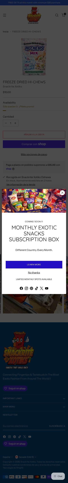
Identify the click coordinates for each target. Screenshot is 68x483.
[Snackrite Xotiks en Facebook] (21, 288)
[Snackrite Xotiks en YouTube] (47, 288)
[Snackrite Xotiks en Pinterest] (31, 288)
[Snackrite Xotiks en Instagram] (26, 288)
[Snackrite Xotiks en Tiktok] (36, 288)
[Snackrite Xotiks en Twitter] (41, 288)
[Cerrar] (62, 192)
